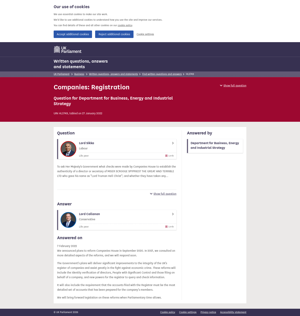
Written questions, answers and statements (81, 64)
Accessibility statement (233, 312)
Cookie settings (145, 34)
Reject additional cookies (114, 34)
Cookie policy (167, 312)
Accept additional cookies (73, 34)
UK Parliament (61, 74)
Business (79, 74)
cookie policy (125, 25)
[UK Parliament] (68, 49)
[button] (233, 85)
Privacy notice (208, 312)
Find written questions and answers (162, 74)
